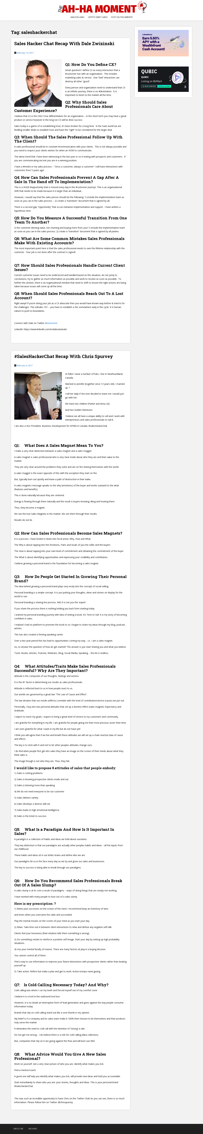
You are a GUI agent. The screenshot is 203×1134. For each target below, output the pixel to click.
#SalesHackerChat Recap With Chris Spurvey (63, 356)
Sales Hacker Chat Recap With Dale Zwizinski (64, 43)
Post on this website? (122, 17)
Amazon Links (77, 17)
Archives (32, 1128)
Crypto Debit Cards (98, 17)
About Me (18, 1128)
